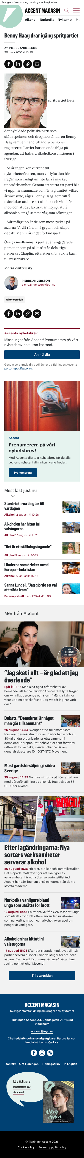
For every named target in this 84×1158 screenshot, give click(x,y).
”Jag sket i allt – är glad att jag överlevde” (41, 676)
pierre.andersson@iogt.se (38, 284)
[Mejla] (37, 64)
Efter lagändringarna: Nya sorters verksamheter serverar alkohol (37, 854)
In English (70, 1064)
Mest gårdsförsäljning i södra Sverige (29, 768)
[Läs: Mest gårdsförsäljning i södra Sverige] (70, 768)
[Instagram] (42, 1053)
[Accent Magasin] (42, 10)
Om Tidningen (29, 1064)
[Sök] (66, 10)
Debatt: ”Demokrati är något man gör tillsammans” (29, 720)
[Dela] (18, 64)
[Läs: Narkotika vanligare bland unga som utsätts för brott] (70, 903)
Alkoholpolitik (14, 299)
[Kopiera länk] (27, 64)
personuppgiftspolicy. (18, 368)
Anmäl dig (42, 354)
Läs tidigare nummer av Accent (22, 1086)
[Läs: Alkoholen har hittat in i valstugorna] (70, 942)
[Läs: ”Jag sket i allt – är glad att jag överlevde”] (42, 644)
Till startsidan (42, 975)
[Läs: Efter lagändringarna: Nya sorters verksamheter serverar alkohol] (42, 819)
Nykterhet (65, 20)
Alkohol (30, 20)
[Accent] (42, 1005)
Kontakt (10, 1064)
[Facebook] (34, 1053)
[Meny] (76, 10)
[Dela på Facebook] (8, 64)
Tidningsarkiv (51, 1064)
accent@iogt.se (42, 1031)
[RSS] (50, 1053)
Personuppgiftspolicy (52, 1147)
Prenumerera (23, 472)
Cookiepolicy (26, 1147)
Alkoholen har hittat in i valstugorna (24, 941)
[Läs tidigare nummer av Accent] (58, 1102)
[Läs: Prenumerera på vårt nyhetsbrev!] (42, 406)
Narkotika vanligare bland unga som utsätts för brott (27, 902)
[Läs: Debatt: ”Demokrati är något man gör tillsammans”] (70, 721)
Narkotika (47, 20)
